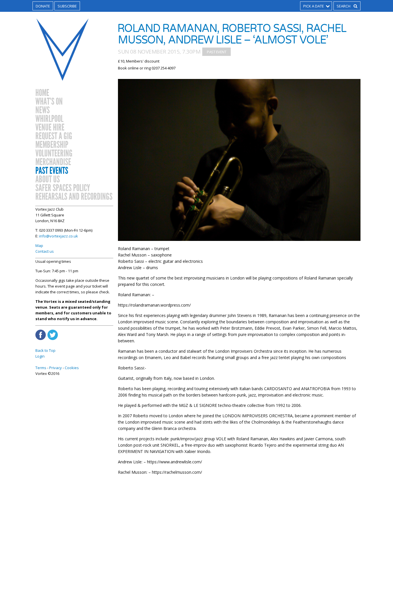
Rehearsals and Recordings (73, 196)
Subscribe (67, 6)
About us (47, 179)
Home (42, 93)
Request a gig (53, 136)
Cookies (72, 367)
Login (40, 356)
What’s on (49, 101)
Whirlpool (49, 119)
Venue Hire (49, 127)
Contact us (44, 251)
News (42, 110)
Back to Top (45, 350)
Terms (40, 367)
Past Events (51, 171)
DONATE (43, 6)
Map (39, 245)
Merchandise (53, 162)
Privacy (55, 367)
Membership (51, 145)
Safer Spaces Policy (62, 188)
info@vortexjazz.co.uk (58, 236)
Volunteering (54, 153)
